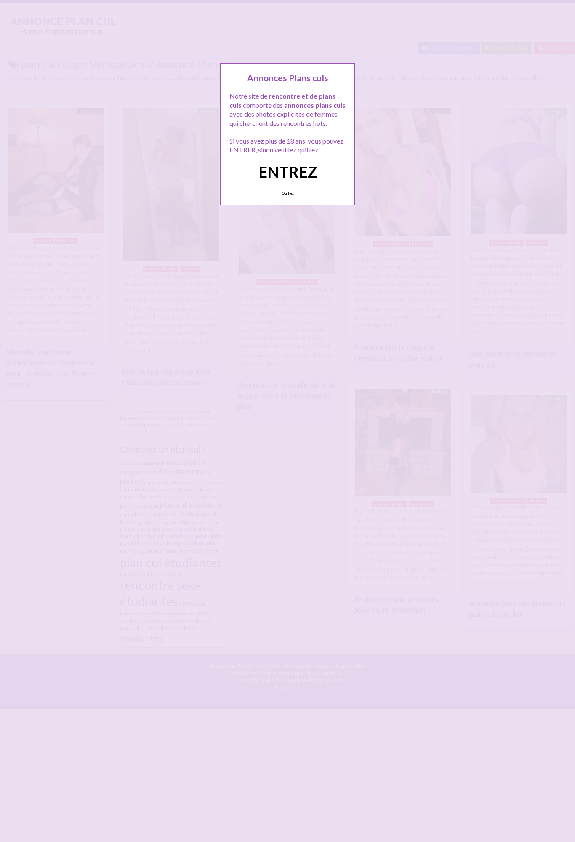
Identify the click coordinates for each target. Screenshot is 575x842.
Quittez (288, 193)
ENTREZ (287, 172)
